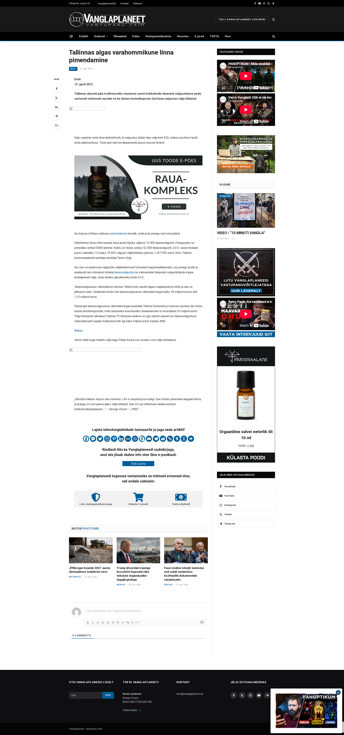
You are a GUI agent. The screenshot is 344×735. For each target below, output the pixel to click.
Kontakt (125, 3)
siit (139, 710)
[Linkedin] (121, 439)
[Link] (127, 622)
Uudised (99, 36)
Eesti (73, 69)
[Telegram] (56, 116)
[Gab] (177, 439)
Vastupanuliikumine (158, 36)
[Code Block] (122, 622)
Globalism (224, 196)
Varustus (183, 36)
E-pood (199, 36)
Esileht (83, 36)
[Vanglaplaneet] (108, 19)
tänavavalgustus (124, 272)
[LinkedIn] (56, 107)
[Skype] (142, 439)
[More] (191, 439)
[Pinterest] (114, 439)
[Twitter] (56, 97)
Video (136, 36)
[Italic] (92, 622)
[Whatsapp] (135, 439)
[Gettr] (184, 439)
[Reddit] (163, 439)
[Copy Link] (170, 439)
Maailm (121, 584)
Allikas (78, 330)
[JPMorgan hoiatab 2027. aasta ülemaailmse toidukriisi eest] (91, 550)
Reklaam (137, 3)
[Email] (56, 125)
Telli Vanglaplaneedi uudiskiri (242, 19)
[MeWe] (128, 439)
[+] (138, 622)
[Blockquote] (117, 622)
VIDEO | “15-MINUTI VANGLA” (241, 233)
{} (132, 622)
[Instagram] (107, 439)
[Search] (273, 36)
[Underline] (97, 622)
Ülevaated (120, 36)
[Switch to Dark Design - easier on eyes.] (273, 19)
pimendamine (118, 233)
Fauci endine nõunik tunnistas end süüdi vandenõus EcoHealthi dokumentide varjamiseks (184, 573)
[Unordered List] (112, 622)
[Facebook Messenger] (93, 439)
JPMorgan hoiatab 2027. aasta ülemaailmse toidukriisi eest (89, 570)
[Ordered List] (107, 622)
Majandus (75, 577)
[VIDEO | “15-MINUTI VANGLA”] (246, 210)
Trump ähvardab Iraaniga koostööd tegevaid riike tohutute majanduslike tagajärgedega (133, 573)
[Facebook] (56, 88)
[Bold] (87, 622)
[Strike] (102, 622)
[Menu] (71, 36)
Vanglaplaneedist (107, 3)
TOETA (214, 36)
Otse (228, 36)
